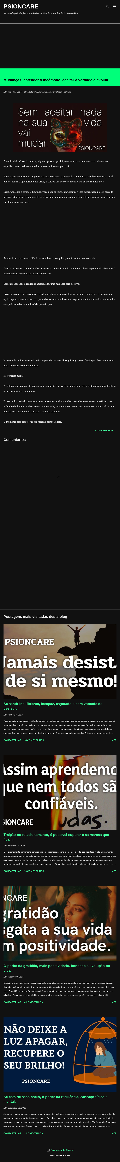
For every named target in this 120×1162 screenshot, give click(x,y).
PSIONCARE (21, 6)
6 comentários (33, 1002)
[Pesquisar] (107, 5)
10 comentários (34, 871)
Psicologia (57, 92)
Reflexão (67, 92)
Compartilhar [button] (104, 430)
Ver (114, 740)
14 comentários (34, 740)
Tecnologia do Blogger (62, 1150)
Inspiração (45, 92)
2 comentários (33, 1133)
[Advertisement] (60, 45)
